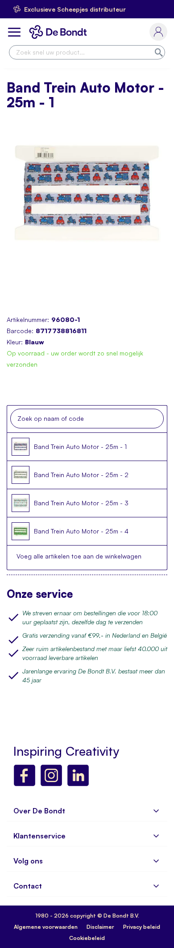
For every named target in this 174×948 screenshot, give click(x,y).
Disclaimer (100, 926)
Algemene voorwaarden (46, 926)
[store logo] (60, 32)
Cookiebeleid (87, 938)
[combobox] (87, 52)
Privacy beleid (141, 926)
